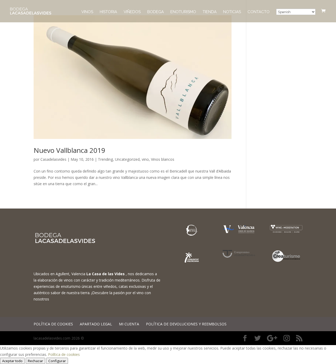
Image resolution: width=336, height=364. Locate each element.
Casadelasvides (53, 159)
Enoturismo (183, 12)
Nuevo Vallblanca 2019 (69, 150)
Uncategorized (127, 159)
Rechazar (35, 360)
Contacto (259, 12)
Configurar (57, 360)
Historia (108, 12)
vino (145, 159)
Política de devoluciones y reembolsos (186, 323)
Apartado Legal (96, 323)
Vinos (87, 12)
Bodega (155, 12)
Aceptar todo (12, 360)
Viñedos (132, 12)
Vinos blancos (162, 159)
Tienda (210, 12)
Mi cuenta (129, 323)
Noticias (232, 12)
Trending (105, 159)
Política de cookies (53, 323)
